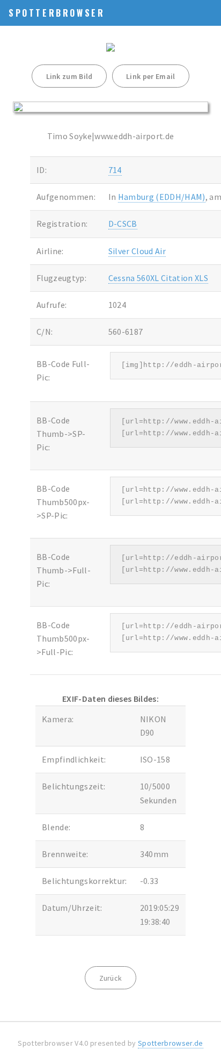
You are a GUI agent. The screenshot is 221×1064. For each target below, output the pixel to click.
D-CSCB (122, 223)
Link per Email (150, 76)
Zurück (110, 978)
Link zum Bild (69, 76)
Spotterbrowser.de (170, 1043)
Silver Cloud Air (137, 251)
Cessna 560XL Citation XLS (158, 277)
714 (115, 169)
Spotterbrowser (57, 12)
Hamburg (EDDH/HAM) (161, 196)
